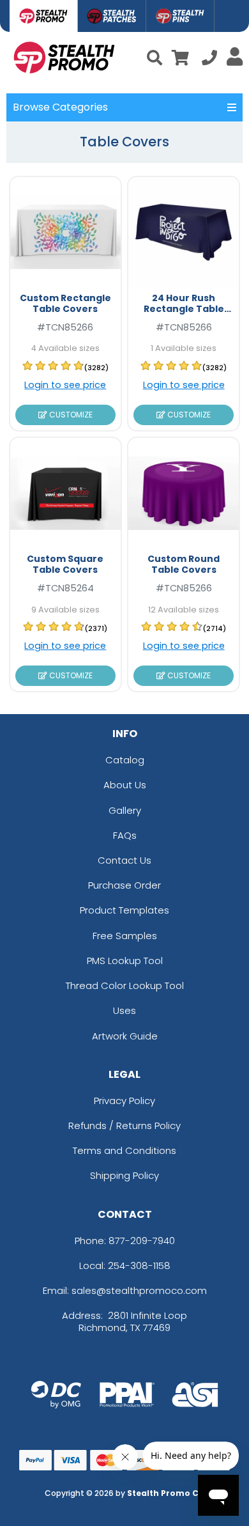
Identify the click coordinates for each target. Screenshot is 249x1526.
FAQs (125, 835)
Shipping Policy (124, 1175)
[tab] (44, 16)
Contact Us (124, 860)
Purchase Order (124, 885)
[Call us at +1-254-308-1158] (209, 59)
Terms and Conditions (124, 1150)
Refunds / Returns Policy (124, 1125)
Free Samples (125, 935)
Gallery (125, 810)
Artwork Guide (125, 1036)
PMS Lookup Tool (125, 960)
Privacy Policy (124, 1100)
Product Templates (124, 910)
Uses (124, 1010)
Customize (70, 414)
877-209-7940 (142, 1240)
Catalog (124, 760)
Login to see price (65, 384)
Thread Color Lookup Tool (125, 985)
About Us (124, 784)
